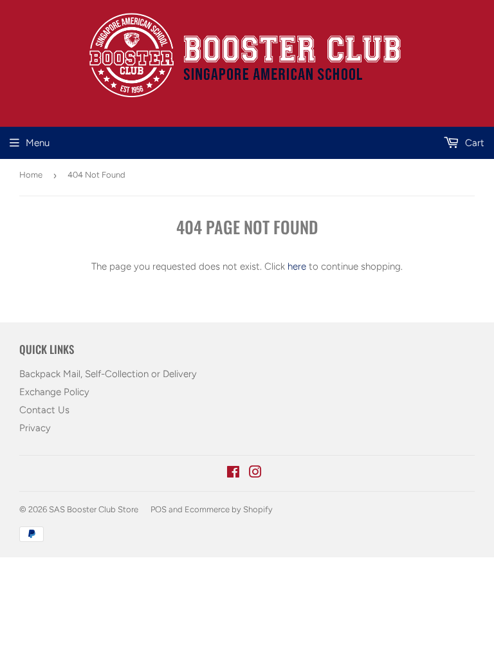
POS (159, 509)
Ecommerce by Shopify (229, 509)
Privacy (35, 428)
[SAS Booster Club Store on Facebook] (233, 473)
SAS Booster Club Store (93, 509)
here (297, 266)
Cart (473, 143)
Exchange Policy (54, 392)
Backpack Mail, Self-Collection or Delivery (108, 374)
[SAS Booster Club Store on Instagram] (255, 473)
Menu (38, 143)
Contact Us (44, 410)
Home (30, 175)
